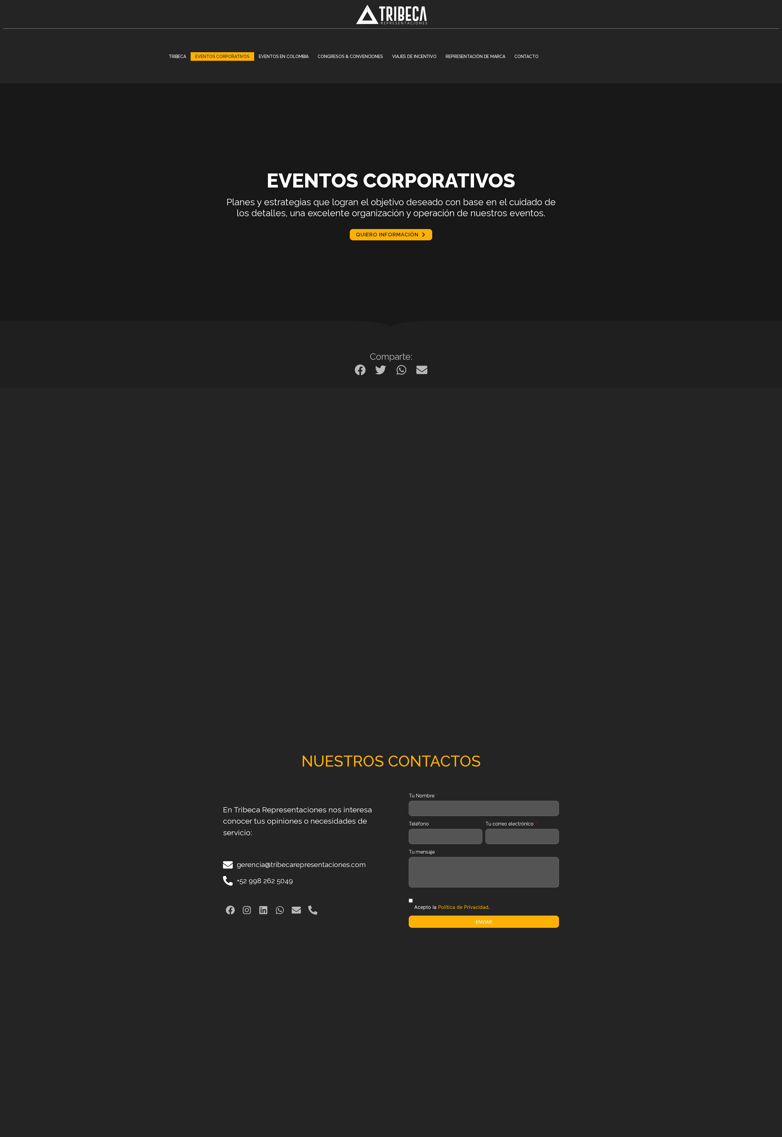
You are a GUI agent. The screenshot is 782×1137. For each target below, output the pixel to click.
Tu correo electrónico (510, 824)
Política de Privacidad (463, 907)
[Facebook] (230, 910)
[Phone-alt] (312, 910)
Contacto (526, 56)
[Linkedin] (263, 910)
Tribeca (177, 56)
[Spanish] (567, 56)
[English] (559, 56)
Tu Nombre (422, 796)
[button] (360, 369)
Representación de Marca (475, 56)
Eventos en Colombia (284, 56)
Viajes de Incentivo (414, 56)
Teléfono (419, 824)
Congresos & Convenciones (350, 56)
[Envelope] (296, 910)
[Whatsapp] (279, 910)
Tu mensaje (422, 852)
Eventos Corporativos (222, 56)
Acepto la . (452, 907)
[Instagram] (246, 910)
